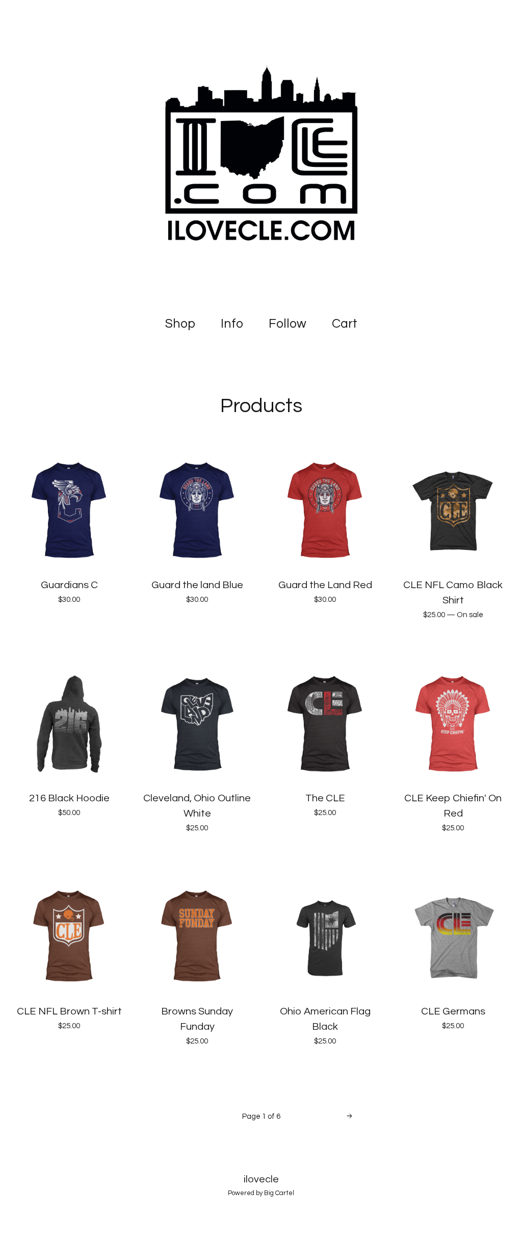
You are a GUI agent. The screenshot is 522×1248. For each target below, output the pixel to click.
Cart (346, 322)
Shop (180, 323)
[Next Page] (349, 1116)
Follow (287, 323)
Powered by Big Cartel (261, 1193)
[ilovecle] (261, 152)
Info (232, 323)
